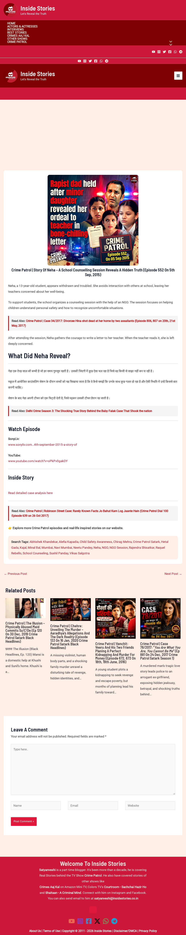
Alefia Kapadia (68, 542)
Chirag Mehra (122, 542)
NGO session (119, 547)
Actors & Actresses (22, 26)
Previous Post (15, 574)
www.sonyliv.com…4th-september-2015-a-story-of (42, 444)
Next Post (173, 574)
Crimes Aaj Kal (18, 35)
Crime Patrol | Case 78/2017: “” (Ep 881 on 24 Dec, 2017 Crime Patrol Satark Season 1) (160, 650)
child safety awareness (96, 542)
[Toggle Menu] (170, 45)
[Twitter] (164, 51)
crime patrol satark (146, 542)
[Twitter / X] (97, 921)
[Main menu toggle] (178, 76)
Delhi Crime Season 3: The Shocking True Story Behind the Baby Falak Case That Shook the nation (89, 411)
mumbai (47, 547)
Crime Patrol (17, 42)
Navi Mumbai (63, 547)
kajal (23, 547)
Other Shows (17, 38)
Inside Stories (38, 8)
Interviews (15, 29)
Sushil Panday (58, 553)
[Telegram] (180, 51)
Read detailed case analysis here (30, 493)
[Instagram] (159, 51)
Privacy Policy (148, 931)
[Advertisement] (93, 141)
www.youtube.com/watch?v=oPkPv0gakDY (38, 461)
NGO (105, 547)
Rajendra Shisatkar (141, 547)
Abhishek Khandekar (44, 542)
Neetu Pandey (82, 547)
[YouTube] (153, 51)
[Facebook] (169, 51)
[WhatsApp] (175, 51)
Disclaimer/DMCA (125, 931)
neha (97, 547)
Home (11, 23)
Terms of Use (51, 931)
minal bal (34, 547)
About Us (35, 931)
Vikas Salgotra (80, 553)
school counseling (35, 553)
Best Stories (17, 32)
